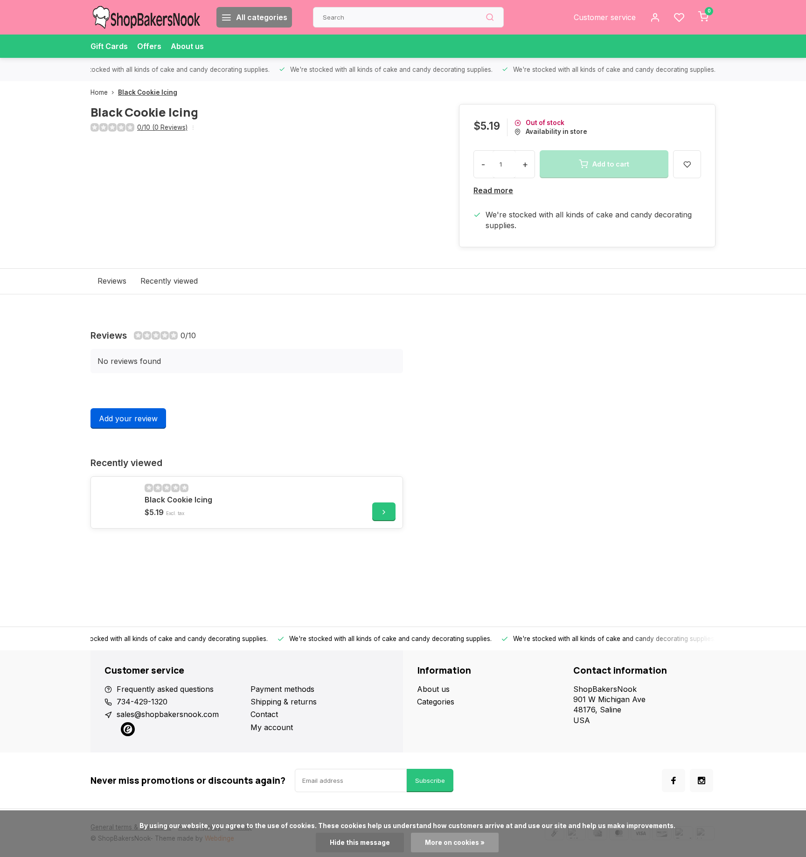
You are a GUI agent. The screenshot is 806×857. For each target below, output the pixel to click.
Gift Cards (109, 46)
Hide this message (360, 842)
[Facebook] (673, 780)
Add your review (128, 418)
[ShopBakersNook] (146, 17)
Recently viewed (169, 281)
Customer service (605, 17)
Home (99, 92)
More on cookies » (455, 842)
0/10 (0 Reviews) (162, 127)
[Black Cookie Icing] (116, 502)
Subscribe (430, 780)
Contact (264, 714)
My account (271, 727)
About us (187, 46)
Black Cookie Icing (147, 92)
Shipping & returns (283, 701)
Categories (435, 701)
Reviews (111, 281)
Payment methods (282, 689)
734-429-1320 (142, 701)
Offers (149, 46)
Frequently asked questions (165, 689)
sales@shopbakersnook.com (168, 714)
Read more (493, 190)
